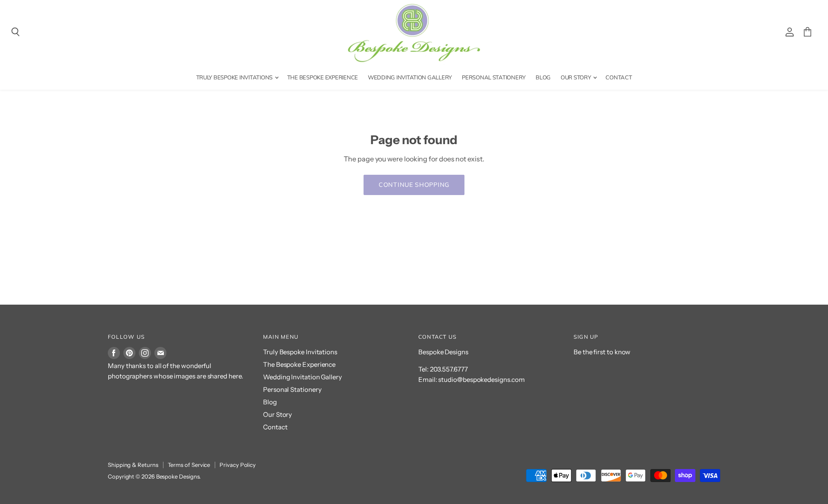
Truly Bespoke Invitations (235, 77)
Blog (543, 77)
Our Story (576, 77)
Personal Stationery (494, 77)
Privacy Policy (238, 464)
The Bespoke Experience (322, 77)
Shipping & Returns (133, 464)
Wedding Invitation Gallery (410, 77)
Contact (618, 77)
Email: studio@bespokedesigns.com (471, 379)
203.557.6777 (449, 369)
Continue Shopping (414, 185)
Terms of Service (189, 464)
